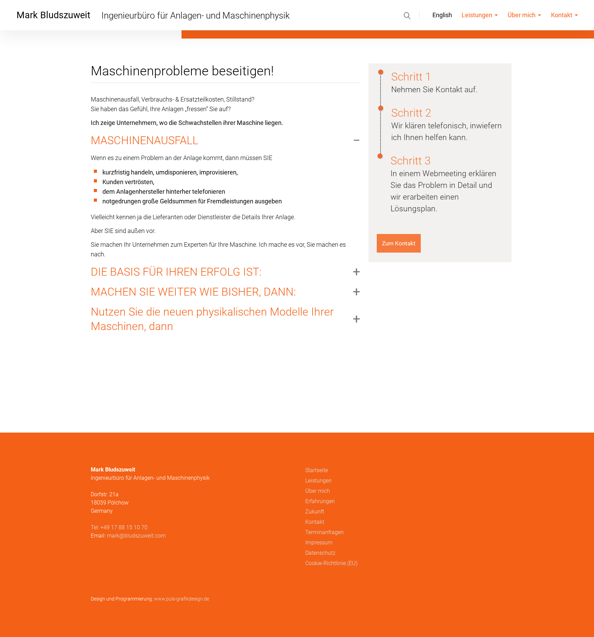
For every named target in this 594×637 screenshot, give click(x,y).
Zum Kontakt (399, 243)
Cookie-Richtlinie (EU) (331, 563)
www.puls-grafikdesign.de (181, 599)
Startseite (316, 470)
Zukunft (314, 511)
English (442, 15)
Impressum (318, 542)
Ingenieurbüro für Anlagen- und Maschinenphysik (195, 15)
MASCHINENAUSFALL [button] (144, 140)
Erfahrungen (320, 501)
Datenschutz (320, 553)
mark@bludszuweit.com (136, 535)
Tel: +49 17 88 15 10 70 (119, 527)
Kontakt (561, 15)
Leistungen (477, 15)
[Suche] (407, 15)
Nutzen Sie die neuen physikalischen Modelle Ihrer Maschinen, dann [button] (212, 319)
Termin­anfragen (324, 532)
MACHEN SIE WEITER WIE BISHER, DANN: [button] (193, 291)
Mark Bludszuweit (53, 15)
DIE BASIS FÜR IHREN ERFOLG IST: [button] (176, 271)
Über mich (522, 15)
